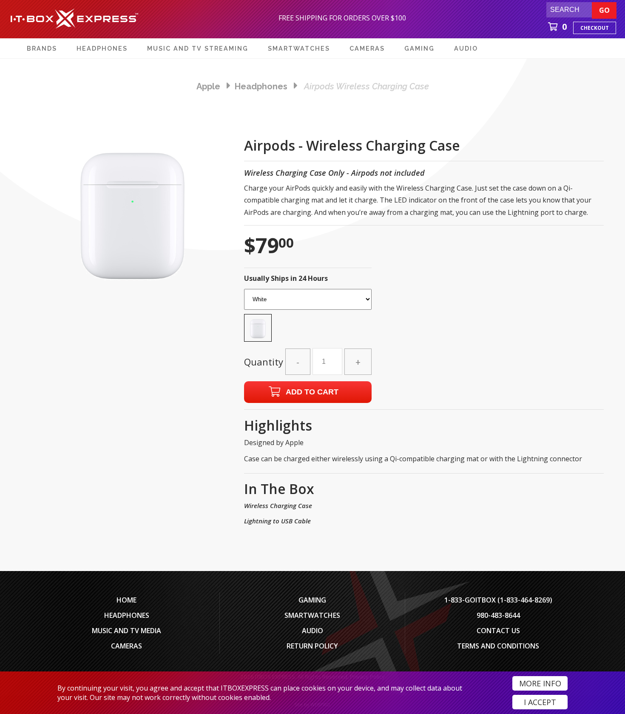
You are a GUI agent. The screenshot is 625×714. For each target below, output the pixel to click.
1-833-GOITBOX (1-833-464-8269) (498, 600)
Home (126, 600)
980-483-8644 (498, 615)
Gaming (312, 600)
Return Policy (312, 646)
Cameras (126, 646)
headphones (261, 86)
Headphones (126, 615)
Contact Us (498, 630)
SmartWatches (312, 615)
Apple (208, 86)
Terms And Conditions (498, 646)
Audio (312, 630)
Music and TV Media (126, 630)
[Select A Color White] (308, 318)
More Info (540, 683)
